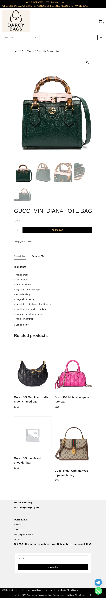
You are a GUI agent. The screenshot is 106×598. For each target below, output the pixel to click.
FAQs (16, 539)
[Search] (36, 37)
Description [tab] (20, 256)
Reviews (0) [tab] (38, 256)
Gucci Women (28, 51)
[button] (87, 62)
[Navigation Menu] (100, 37)
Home (16, 51)
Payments (18, 529)
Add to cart (57, 230)
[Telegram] (98, 582)
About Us (18, 524)
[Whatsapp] (98, 591)
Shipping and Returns (23, 534)
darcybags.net (57, 2)
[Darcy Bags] (16, 21)
